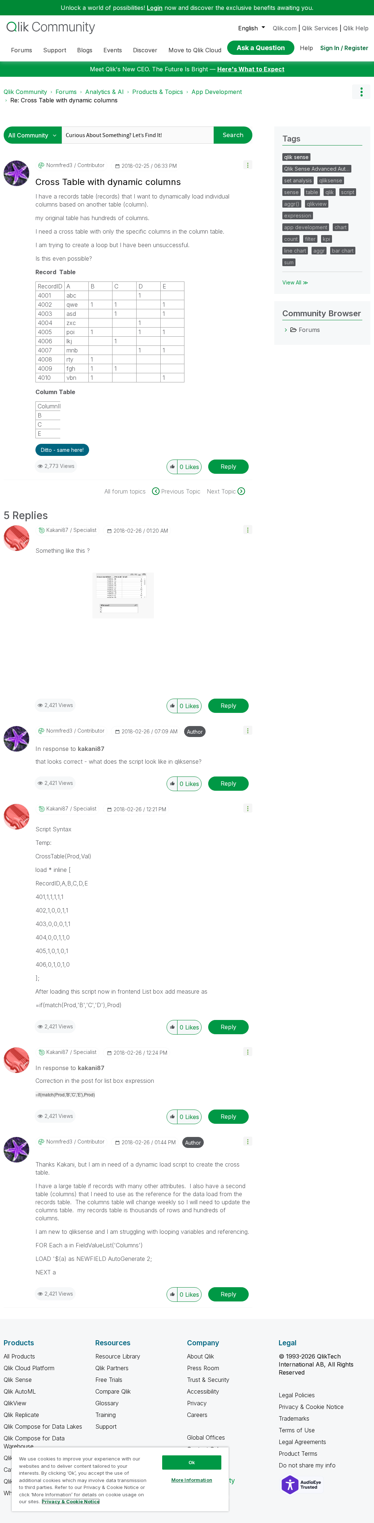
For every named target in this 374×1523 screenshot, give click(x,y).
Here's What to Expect (251, 69)
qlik (329, 192)
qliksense (330, 180)
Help (306, 48)
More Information (191, 1480)
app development (305, 227)
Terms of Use (297, 1430)
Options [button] (361, 91)
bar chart (343, 250)
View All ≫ (295, 282)
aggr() (291, 204)
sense (291, 192)
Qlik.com (285, 28)
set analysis (298, 180)
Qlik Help (356, 28)
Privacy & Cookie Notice (311, 1406)
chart (341, 227)
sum (289, 262)
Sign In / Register (344, 48)
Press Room (203, 1368)
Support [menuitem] (54, 50)
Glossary (107, 1403)
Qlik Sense (18, 1379)
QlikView (15, 1403)
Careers (197, 1414)
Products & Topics (157, 91)
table (312, 192)
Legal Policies (297, 1395)
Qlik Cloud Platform (29, 1368)
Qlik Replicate (21, 1414)
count (291, 239)
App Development (216, 91)
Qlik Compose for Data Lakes (43, 1426)
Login (155, 7)
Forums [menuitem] (21, 50)
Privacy (197, 1403)
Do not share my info (308, 1465)
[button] (247, 164)
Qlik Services (320, 28)
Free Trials (108, 1379)
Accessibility (203, 1391)
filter (310, 239)
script (347, 192)
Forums (66, 91)
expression (297, 215)
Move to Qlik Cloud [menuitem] (194, 50)
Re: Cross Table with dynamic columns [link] (64, 100)
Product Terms (298, 1453)
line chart (295, 250)
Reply (228, 466)
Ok (191, 1462)
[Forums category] (286, 330)
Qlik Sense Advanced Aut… (317, 169)
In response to (69, 748)
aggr (319, 250)
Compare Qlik (113, 1391)
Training (105, 1414)
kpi (326, 239)
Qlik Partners (112, 1368)
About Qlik (200, 1356)
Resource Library (117, 1356)
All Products (19, 1356)
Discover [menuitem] (145, 50)
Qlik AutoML (20, 1391)
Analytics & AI (104, 91)
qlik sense (296, 157)
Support (106, 1426)
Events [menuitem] (112, 50)
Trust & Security (208, 1379)
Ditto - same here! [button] (62, 450)
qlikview (317, 204)
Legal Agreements (302, 1441)
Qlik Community (25, 91)
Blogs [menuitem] (84, 50)
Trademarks (294, 1418)
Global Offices (206, 1437)
